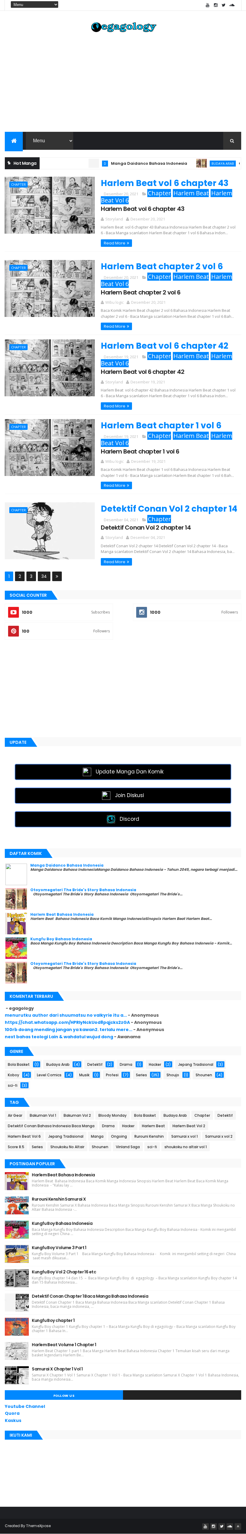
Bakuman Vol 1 (43, 1115)
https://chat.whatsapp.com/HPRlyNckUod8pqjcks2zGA (67, 1022)
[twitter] (223, 5)
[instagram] (215, 5)
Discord (129, 819)
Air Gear (15, 1115)
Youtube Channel (25, 1406)
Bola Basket (19, 1064)
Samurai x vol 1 (184, 1136)
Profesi (112, 1074)
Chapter (18, 184)
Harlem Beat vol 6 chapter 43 (165, 183)
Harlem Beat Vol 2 (188, 1125)
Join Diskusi (129, 795)
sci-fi (12, 1085)
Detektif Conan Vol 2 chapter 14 (169, 509)
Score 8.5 (16, 1146)
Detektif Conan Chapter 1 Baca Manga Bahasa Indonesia (90, 1296)
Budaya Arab (205, 163)
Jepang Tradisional (195, 1064)
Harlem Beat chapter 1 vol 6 (161, 425)
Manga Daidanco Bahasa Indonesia (132, 163)
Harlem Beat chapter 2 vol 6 (162, 266)
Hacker (155, 1064)
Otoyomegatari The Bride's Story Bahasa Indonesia (83, 889)
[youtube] (207, 5)
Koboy (13, 1074)
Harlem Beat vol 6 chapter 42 (164, 346)
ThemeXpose (38, 1525)
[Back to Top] (238, 1526)
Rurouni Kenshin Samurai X (59, 1199)
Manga (97, 1136)
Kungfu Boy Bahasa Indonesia (61, 938)
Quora (12, 1413)
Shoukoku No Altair (67, 1146)
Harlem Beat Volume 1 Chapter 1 (64, 1345)
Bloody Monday (112, 1115)
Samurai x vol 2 (218, 1136)
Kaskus (13, 1420)
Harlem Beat (191, 193)
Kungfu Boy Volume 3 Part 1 (59, 1248)
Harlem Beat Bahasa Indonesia (62, 914)
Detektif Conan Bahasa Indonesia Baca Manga (51, 1125)
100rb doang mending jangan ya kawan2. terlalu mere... (68, 1030)
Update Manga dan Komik (130, 771)
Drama (126, 1064)
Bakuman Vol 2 (77, 1115)
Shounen (204, 1074)
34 (44, 576)
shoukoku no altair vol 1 (185, 1146)
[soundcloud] (232, 5)
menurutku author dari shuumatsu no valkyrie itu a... (66, 1015)
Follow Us (64, 1395)
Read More (114, 243)
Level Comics (49, 1074)
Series (141, 1074)
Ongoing (119, 1136)
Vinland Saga (128, 1146)
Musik (84, 1074)
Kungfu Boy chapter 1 (53, 1320)
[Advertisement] (123, 84)
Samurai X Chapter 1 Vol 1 (57, 1369)
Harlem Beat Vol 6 (24, 1136)
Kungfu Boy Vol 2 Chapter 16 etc (64, 1272)
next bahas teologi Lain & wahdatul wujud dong (59, 1037)
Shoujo (172, 1074)
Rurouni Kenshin (149, 1136)
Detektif (95, 1064)
